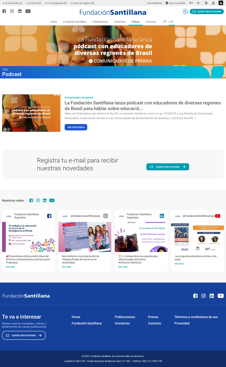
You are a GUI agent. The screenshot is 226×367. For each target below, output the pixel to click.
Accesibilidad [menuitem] (154, 3)
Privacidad (181, 323)
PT (164, 21)
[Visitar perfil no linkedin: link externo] (20, 11)
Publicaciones (100, 21)
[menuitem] (13, 3)
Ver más (10, 266)
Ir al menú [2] (33, 3)
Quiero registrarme (209, 11)
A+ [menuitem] (191, 3)
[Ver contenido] (31, 113)
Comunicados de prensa (79, 97)
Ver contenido (76, 127)
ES (171, 21)
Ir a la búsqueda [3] (56, 3)
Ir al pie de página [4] (82, 3)
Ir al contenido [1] (12, 3)
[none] (206, 3)
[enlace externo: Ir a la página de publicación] (28, 237)
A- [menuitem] (198, 3)
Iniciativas (119, 21)
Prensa (135, 21)
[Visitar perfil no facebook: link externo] (4, 11)
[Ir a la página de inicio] (113, 12)
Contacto (151, 21)
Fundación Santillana (74, 21)
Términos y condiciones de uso (196, 317)
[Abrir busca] (185, 11)
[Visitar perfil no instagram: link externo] (12, 11)
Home (53, 21)
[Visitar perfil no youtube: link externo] (28, 11)
